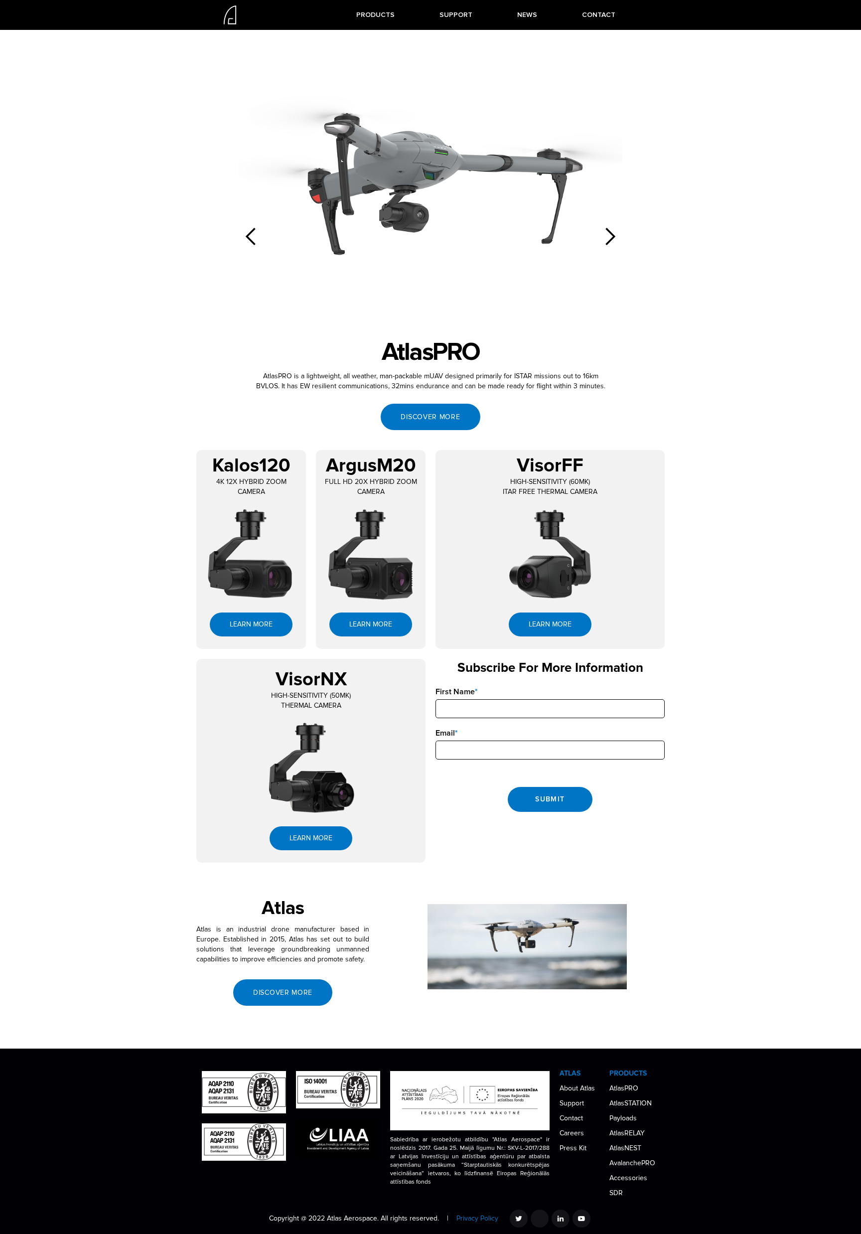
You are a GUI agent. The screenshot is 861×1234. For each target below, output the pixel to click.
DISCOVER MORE (430, 417)
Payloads (623, 1118)
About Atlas (577, 1088)
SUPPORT (455, 14)
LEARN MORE (251, 624)
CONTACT (598, 14)
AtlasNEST (625, 1148)
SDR (616, 1193)
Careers (572, 1133)
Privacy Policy (477, 1218)
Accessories (628, 1178)
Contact (571, 1118)
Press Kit (573, 1148)
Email (446, 733)
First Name (456, 692)
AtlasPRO (623, 1088)
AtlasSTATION (630, 1103)
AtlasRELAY (627, 1133)
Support (572, 1103)
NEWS (527, 14)
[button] (375, 15)
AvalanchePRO (632, 1163)
